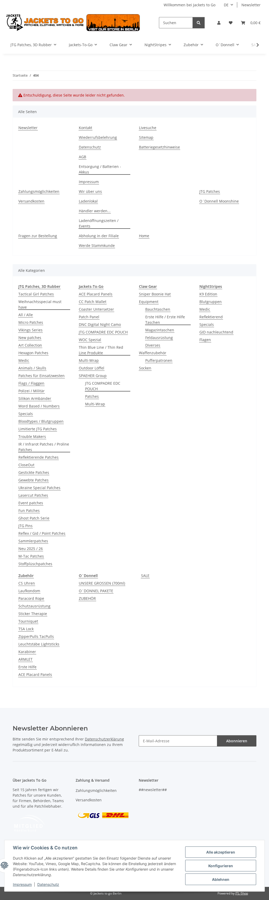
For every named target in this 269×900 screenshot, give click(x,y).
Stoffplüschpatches (35, 563)
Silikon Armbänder (34, 398)
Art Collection (30, 345)
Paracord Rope (31, 598)
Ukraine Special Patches (39, 487)
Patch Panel (89, 316)
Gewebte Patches (33, 480)
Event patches (30, 502)
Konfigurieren (220, 866)
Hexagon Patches (33, 352)
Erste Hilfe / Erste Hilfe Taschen (165, 319)
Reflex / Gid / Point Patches (41, 533)
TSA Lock (26, 628)
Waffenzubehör (152, 352)
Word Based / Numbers (39, 406)
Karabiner (27, 651)
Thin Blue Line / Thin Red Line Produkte (101, 350)
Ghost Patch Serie (33, 518)
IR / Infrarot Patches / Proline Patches (43, 447)
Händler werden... (95, 210)
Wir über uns (90, 191)
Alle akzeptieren (220, 852)
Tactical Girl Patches (36, 294)
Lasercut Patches (33, 495)
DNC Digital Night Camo (100, 324)
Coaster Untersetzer (96, 309)
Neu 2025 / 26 (30, 548)
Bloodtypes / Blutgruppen (41, 421)
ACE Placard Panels (95, 294)
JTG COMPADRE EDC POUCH (103, 332)
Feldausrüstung (159, 337)
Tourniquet (28, 621)
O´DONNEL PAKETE (96, 590)
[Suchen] (199, 22)
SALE (145, 575)
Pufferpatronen (158, 360)
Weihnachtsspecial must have (39, 304)
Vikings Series (30, 329)
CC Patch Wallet (92, 301)
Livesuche (147, 127)
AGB (82, 156)
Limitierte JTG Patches (37, 428)
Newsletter (251, 4)
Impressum (22, 884)
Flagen (205, 339)
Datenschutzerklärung (104, 739)
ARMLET (25, 659)
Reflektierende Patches (38, 457)
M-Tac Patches (31, 556)
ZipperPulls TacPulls (36, 636)
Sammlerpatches (33, 540)
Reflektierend (211, 316)
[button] (219, 23)
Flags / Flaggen (31, 383)
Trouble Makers (32, 436)
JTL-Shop (241, 893)
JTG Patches (209, 191)
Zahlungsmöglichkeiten (38, 191)
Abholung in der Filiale (99, 235)
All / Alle (25, 314)
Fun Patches (29, 510)
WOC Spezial (90, 339)
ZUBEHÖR (87, 598)
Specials (25, 413)
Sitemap (146, 137)
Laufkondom (29, 590)
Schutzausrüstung (34, 605)
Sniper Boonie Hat (155, 294)
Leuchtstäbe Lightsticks (38, 644)
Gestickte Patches (33, 472)
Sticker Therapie (32, 613)
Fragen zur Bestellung (37, 235)
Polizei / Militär (31, 390)
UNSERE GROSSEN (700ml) (102, 583)
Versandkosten (31, 201)
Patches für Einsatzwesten (41, 375)
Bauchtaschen (157, 309)
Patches (92, 396)
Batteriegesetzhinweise (159, 147)
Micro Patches (30, 322)
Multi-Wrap (89, 360)
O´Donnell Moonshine (219, 201)
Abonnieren (236, 740)
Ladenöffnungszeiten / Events (98, 223)
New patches (29, 337)
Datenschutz (48, 884)
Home (144, 235)
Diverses (152, 345)
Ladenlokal (88, 201)
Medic (23, 360)
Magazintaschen (159, 329)
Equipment (148, 301)
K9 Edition (208, 294)
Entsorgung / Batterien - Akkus (100, 169)
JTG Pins (25, 525)
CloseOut (26, 464)
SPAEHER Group (93, 375)
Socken (145, 368)
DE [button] (226, 4)
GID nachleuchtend (216, 332)
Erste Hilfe (27, 666)
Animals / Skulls (32, 368)
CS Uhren (26, 583)
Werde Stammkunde (97, 245)
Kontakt (85, 127)
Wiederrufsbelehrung (98, 137)
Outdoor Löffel (91, 368)
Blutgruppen (210, 301)
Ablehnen (220, 879)
